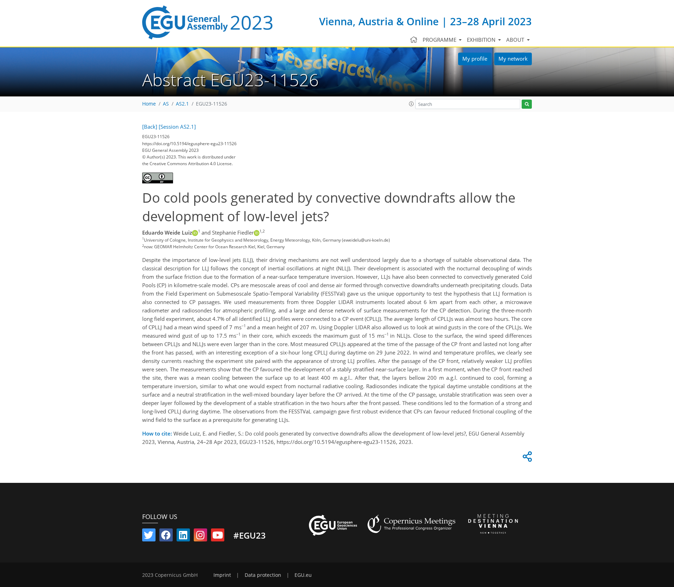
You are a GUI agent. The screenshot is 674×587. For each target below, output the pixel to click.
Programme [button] (440, 39)
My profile (474, 58)
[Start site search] (527, 104)
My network (513, 58)
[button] (411, 104)
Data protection (263, 575)
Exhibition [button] (482, 39)
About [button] (516, 39)
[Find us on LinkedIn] (183, 536)
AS (166, 104)
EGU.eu (303, 575)
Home (149, 104)
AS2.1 (182, 104)
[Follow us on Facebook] (166, 536)
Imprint (222, 575)
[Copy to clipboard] (526, 458)
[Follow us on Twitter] (149, 536)
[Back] (149, 126)
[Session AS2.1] (177, 126)
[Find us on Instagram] (200, 536)
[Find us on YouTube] (217, 536)
